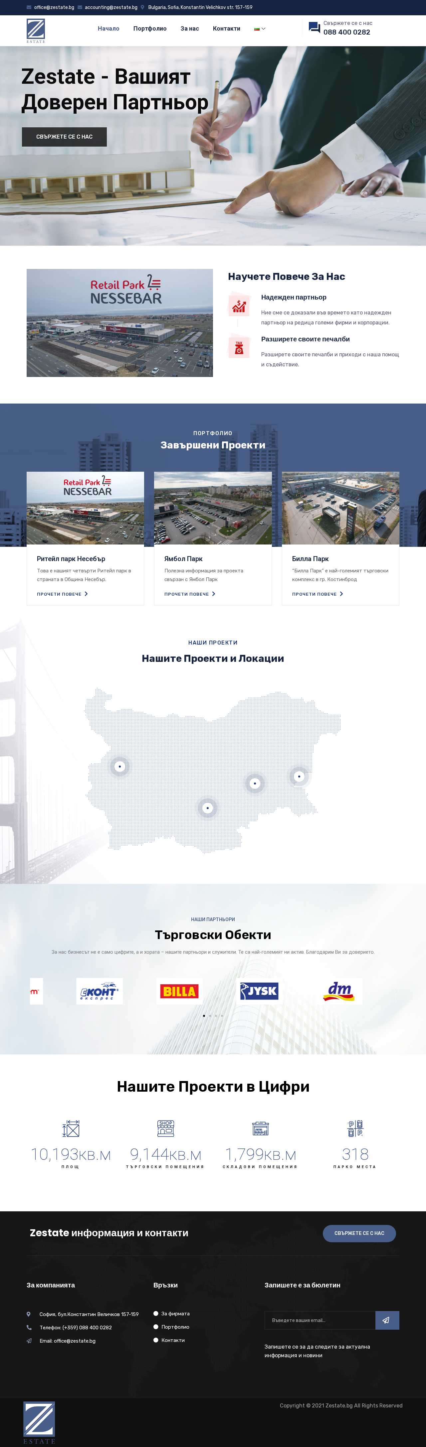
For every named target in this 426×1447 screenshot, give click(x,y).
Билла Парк (310, 559)
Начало (108, 28)
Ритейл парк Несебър (71, 559)
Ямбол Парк (183, 559)
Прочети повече (60, 594)
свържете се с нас (359, 1233)
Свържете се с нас (64, 137)
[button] (204, 1016)
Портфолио (150, 28)
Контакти (226, 28)
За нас (190, 28)
